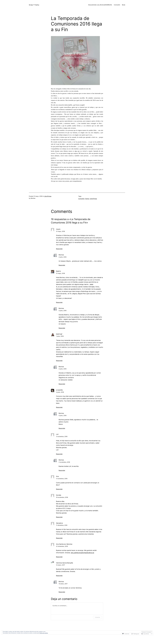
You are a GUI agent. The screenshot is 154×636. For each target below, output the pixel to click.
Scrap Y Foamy (34, 5)
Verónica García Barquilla (64, 563)
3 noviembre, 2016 (61, 436)
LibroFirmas (47, 196)
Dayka (87, 198)
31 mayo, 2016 (60, 231)
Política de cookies (43, 633)
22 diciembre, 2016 (62, 546)
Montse (61, 255)
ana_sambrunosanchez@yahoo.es (82, 553)
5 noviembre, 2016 (61, 478)
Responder (59, 249)
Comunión (81, 198)
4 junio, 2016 (62, 257)
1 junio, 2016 (60, 336)
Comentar (97, 617)
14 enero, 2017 (60, 565)
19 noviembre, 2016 (62, 497)
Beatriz (58, 271)
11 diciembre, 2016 (61, 525)
